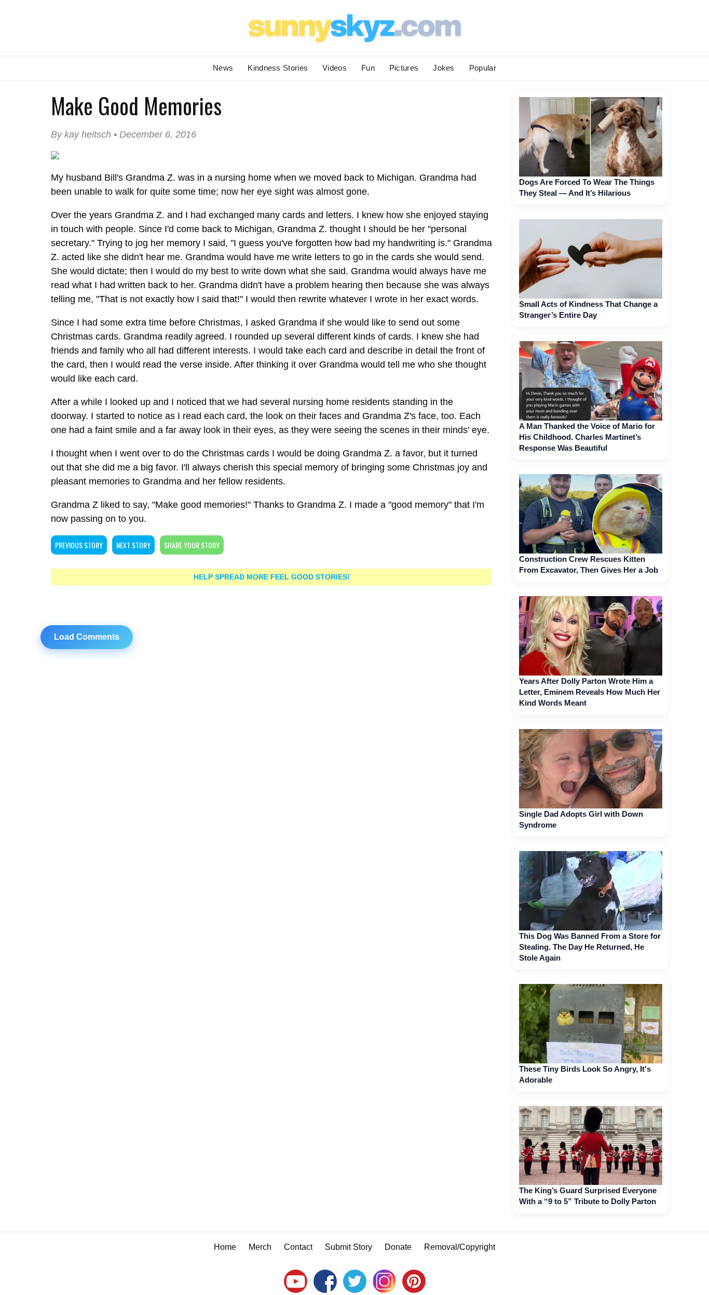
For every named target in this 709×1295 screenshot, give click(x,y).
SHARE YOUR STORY (192, 544)
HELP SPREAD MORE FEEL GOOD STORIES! (272, 577)
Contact (298, 1247)
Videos (334, 67)
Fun (368, 67)
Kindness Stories (278, 67)
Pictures (403, 67)
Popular (482, 67)
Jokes (444, 67)
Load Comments (86, 636)
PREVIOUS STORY (79, 544)
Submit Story (348, 1247)
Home (225, 1247)
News (223, 67)
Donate (398, 1247)
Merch (260, 1247)
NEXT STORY (133, 544)
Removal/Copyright (459, 1247)
